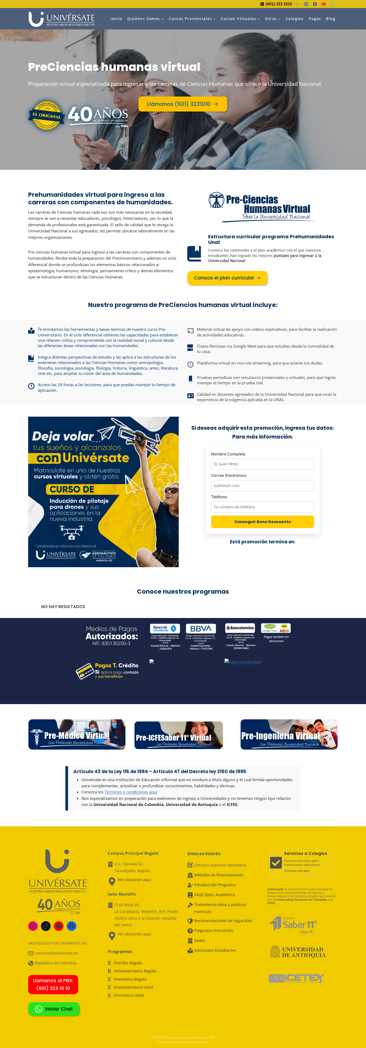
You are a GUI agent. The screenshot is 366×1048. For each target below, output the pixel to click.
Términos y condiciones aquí (130, 791)
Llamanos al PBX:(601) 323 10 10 (53, 984)
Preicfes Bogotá (128, 962)
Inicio (116, 18)
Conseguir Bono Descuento (262, 521)
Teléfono (219, 496)
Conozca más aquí (297, 871)
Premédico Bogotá (130, 979)
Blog (330, 18)
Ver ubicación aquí (134, 879)
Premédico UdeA (129, 995)
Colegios (295, 18)
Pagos (315, 18)
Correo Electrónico (229, 475)
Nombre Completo (228, 454)
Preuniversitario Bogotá (135, 970)
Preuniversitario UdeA (134, 987)
